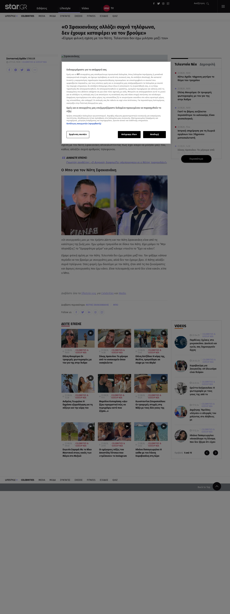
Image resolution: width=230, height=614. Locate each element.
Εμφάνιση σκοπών (78, 134)
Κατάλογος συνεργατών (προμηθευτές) (84, 123)
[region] (116, 102)
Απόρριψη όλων (129, 134)
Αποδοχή (154, 134)
